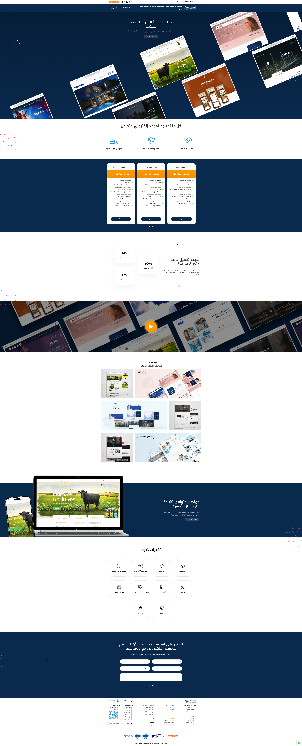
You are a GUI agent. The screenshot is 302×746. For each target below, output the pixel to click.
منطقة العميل (115, 709)
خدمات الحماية (160, 6)
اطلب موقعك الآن (151, 36)
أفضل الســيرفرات (170, 707)
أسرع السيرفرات (191, 707)
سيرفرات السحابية (190, 705)
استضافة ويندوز (149, 709)
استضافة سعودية (149, 711)
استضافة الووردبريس (148, 713)
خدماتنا (154, 6)
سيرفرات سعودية (170, 713)
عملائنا (141, 6)
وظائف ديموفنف (127, 712)
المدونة (181, 9)
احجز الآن (181, 219)
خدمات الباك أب (191, 720)
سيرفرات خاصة (170, 705)
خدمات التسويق (169, 6)
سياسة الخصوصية (127, 716)
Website (143, 394)
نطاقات (192, 719)
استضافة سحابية (149, 714)
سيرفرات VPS (171, 718)
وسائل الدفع (128, 711)
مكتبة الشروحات (127, 714)
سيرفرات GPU (171, 711)
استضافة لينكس (149, 707)
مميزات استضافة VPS (169, 722)
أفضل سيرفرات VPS (169, 720)
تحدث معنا (127, 701)
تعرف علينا (128, 707)
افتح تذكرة (112, 701)
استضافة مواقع (179, 6)
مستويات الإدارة (190, 709)
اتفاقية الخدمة (127, 718)
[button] (152, 227)
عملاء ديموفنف (127, 709)
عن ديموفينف (147, 6)
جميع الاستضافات (148, 705)
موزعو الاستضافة (190, 724)
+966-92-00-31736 (114, 707)
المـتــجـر (152, 718)
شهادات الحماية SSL (190, 722)
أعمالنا (152, 726)
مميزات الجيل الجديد (190, 711)
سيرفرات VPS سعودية (169, 724)
